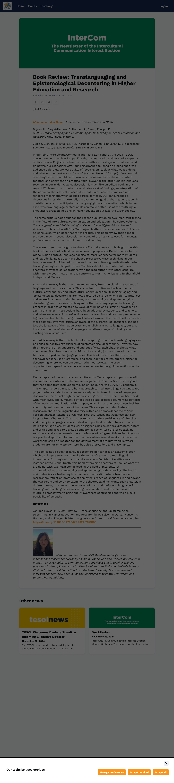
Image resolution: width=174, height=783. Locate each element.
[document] (87, 770)
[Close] (166, 763)
